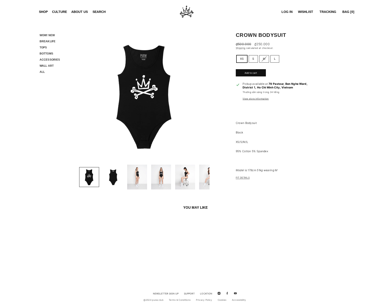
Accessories (50, 59)
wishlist (305, 12)
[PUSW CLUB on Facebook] (227, 293)
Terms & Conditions (180, 300)
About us (79, 12)
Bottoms (46, 53)
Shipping (240, 48)
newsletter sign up (166, 293)
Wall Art (47, 65)
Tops (43, 47)
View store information (256, 98)
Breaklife (48, 41)
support (189, 293)
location (206, 293)
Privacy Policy (204, 300)
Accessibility (239, 300)
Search (99, 12)
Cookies (222, 300)
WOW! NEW (47, 35)
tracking (327, 12)
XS (242, 58)
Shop (43, 12)
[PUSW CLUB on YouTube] (235, 293)
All (42, 71)
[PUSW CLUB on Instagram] (219, 293)
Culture (59, 12)
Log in (287, 12)
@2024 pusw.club (153, 300)
